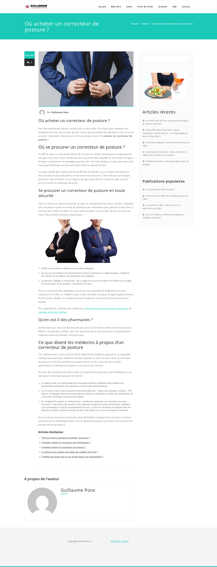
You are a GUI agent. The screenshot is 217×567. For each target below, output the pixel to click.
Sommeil (162, 6)
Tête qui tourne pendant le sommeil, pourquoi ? (66, 437)
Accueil (102, 6)
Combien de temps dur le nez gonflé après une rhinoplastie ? (72, 456)
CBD (174, 6)
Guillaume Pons (60, 112)
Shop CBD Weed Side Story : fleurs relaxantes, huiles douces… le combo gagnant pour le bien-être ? (165, 133)
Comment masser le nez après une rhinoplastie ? (66, 442)
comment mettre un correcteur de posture (106, 308)
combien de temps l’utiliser (52, 312)
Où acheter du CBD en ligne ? (160, 189)
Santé (129, 6)
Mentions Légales (120, 541)
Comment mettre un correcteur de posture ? (64, 447)
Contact (186, 6)
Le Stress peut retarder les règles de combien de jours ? (70, 451)
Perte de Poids (145, 6)
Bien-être (116, 6)
